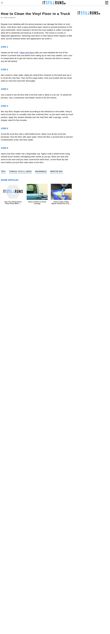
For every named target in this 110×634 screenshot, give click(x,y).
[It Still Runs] (54, 2)
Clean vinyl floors (26, 53)
